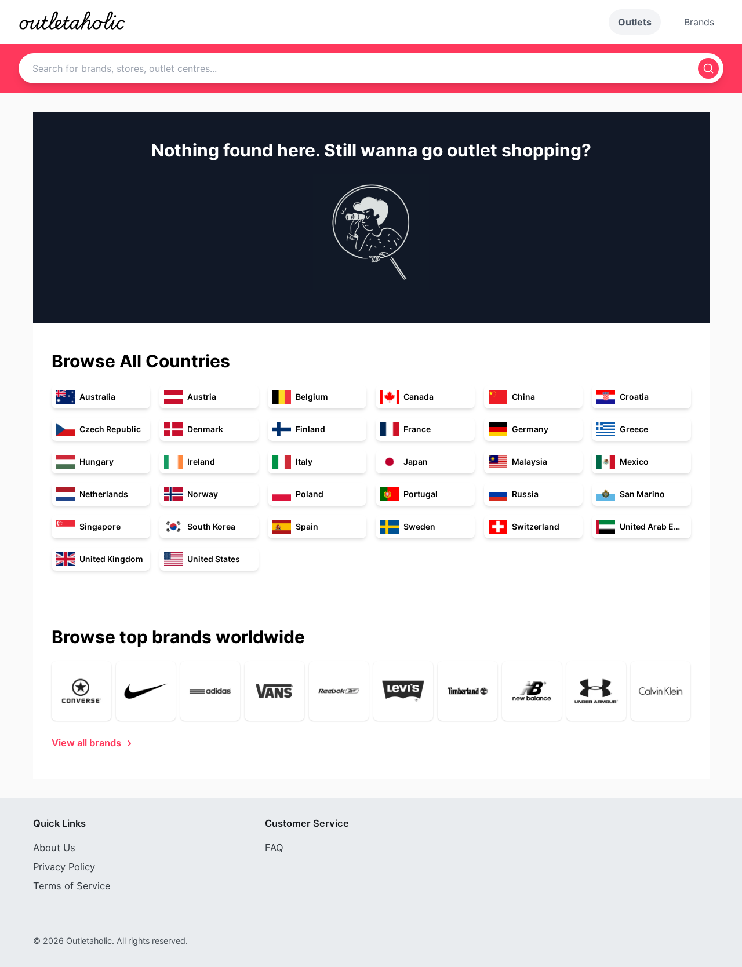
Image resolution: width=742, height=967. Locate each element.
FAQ (274, 847)
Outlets (635, 22)
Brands (699, 22)
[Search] (708, 68)
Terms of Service (72, 886)
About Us (54, 847)
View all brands (86, 743)
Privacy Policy (64, 867)
